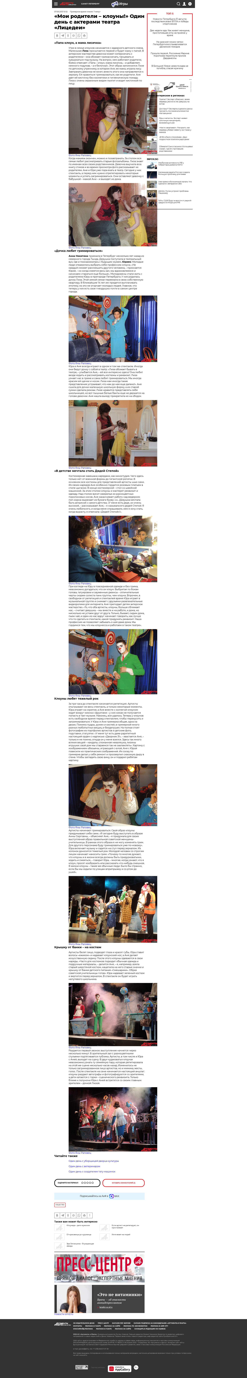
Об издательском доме (83, 1323)
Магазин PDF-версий (121, 1323)
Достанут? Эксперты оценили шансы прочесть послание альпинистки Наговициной (175, 111)
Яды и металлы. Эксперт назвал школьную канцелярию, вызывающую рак (173, 120)
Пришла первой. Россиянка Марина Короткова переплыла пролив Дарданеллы (170, 55)
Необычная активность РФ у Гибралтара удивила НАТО (171, 164)
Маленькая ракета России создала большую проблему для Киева (174, 173)
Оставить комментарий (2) (123, 1183)
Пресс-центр (103, 1323)
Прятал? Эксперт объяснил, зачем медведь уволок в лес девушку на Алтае (174, 101)
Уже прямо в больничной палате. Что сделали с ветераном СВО (175, 183)
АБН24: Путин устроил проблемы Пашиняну (173, 192)
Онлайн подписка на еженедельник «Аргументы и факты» (160, 1323)
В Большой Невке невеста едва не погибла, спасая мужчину (170, 67)
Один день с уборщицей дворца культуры (94, 1161)
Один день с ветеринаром (84, 1166)
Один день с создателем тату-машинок (92, 1171)
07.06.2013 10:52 (61, 12)
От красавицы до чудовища (79, 1234)
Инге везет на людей (121, 1234)
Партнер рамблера (98, 1367)
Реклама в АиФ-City (159, 1326)
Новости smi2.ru (63, 1314)
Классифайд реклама (83, 1329)
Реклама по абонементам (135, 1326)
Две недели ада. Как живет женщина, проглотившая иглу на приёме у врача (170, 33)
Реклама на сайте (112, 1326)
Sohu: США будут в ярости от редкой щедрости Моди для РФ (174, 202)
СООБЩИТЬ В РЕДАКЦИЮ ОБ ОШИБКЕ (150, 1329)
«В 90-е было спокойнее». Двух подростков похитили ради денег (174, 138)
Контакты (77, 1326)
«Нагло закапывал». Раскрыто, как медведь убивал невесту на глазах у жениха (175, 130)
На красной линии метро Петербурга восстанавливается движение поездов (170, 44)
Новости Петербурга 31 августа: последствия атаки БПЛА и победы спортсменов (170, 21)
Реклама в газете (93, 1326)
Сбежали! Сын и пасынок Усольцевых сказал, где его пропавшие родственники (176, 148)
